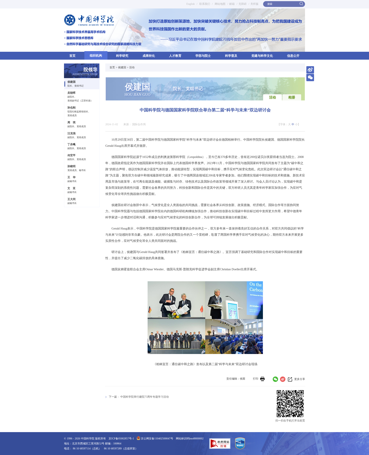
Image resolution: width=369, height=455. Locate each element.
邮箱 (232, 4)
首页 (72, 55)
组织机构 (96, 55)
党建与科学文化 (262, 55)
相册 (291, 97)
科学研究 (122, 55)
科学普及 (231, 55)
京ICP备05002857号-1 (121, 438)
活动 (132, 67)
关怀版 (254, 4)
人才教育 (175, 55)
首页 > (114, 67)
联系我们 (204, 4)
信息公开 (293, 55)
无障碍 (243, 4)
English (190, 4)
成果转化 (149, 55)
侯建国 (122, 67)
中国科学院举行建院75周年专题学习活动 (144, 396)
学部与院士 (203, 55)
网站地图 (219, 4)
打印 (255, 378)
